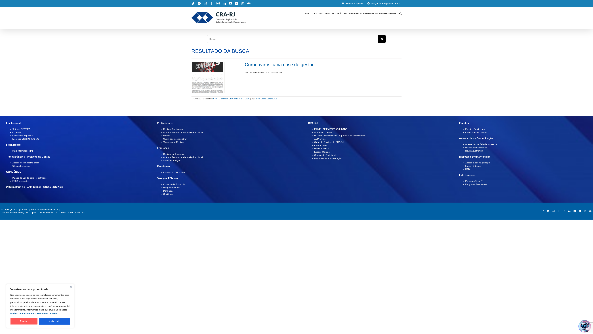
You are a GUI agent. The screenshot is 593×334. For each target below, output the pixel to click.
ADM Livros (320, 139)
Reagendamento (171, 187)
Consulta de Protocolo (174, 184)
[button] (400, 13)
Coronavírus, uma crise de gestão (280, 64)
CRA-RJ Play (320, 145)
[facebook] (559, 211)
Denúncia (167, 191)
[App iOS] (585, 211)
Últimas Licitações (21, 166)
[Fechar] (71, 287)
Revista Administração (476, 147)
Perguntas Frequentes (476, 184)
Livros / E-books (473, 166)
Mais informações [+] (22, 151)
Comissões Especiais (22, 135)
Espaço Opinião (322, 152)
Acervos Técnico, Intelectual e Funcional (183, 132)
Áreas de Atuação (172, 160)
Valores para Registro (173, 142)
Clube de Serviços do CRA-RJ (329, 142)
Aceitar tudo (54, 321)
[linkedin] (569, 211)
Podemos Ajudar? (474, 181)
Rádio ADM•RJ (321, 148)
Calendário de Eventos (476, 132)
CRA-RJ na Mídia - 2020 (239, 99)
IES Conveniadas (20, 181)
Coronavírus (272, 99)
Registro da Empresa (173, 154)
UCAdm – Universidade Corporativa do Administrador (340, 135)
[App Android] (590, 211)
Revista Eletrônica (474, 151)
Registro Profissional (173, 129)
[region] (40, 306)
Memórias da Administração (327, 158)
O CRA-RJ (17, 132)
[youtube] (575, 211)
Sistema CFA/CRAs (21, 129)
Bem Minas (261, 99)
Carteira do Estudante (174, 172)
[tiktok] (543, 211)
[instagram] (564, 211)
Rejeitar (24, 321)
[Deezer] (553, 211)
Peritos (166, 135)
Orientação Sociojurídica (326, 155)
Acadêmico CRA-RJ (324, 132)
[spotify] (548, 211)
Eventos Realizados (475, 129)
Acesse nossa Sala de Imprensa (481, 144)
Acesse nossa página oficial (25, 162)
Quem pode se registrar (175, 139)
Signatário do (36, 187)
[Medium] (580, 211)
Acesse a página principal (477, 162)
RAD (467, 169)
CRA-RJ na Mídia (220, 99)
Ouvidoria (168, 194)
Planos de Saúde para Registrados (29, 178)
